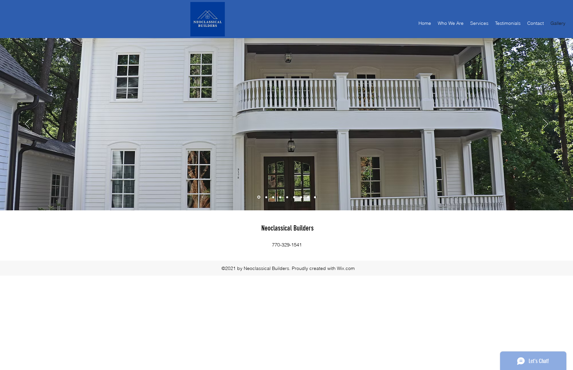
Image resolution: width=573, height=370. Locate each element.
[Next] (545, 124)
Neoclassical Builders (287, 228)
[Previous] (27, 124)
